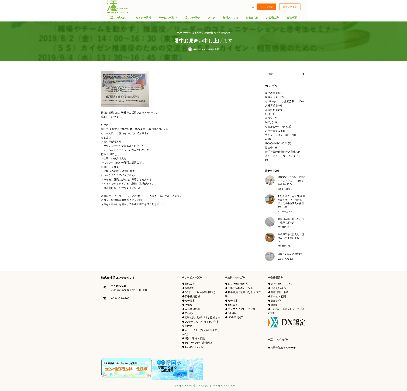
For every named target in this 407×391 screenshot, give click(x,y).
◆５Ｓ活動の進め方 (236, 283)
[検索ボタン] (303, 74)
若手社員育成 (272, 130)
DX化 (268, 122)
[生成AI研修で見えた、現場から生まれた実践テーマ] (270, 237)
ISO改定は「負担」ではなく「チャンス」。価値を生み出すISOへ (292, 181)
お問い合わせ (266, 6)
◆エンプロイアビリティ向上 (241, 309)
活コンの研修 (192, 17)
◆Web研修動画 (191, 309)
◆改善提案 (188, 300)
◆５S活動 (188, 288)
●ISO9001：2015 (192, 346)
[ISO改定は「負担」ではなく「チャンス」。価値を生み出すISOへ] (270, 180)
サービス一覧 (166, 17)
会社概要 (292, 17)
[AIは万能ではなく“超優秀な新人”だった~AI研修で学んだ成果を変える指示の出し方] (270, 199)
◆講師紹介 (274, 304)
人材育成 (270, 105)
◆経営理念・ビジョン (280, 283)
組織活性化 (225, 32)
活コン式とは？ (119, 17)
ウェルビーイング (275, 126)
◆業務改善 (188, 283)
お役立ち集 (252, 17)
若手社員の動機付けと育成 (280, 151)
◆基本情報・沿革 (278, 292)
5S (178, 32)
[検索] (253, 7)
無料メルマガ (230, 17)
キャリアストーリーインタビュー (284, 156)
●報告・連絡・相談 (193, 338)
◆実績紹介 (274, 300)
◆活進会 (187, 304)
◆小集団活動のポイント (239, 288)
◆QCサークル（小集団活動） (199, 292)
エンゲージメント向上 (277, 135)
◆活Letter (231, 313)
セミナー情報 (143, 17)
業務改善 (209, 32)
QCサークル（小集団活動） (192, 32)
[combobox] (282, 74)
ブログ (211, 17)
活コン (217, 32)
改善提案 (270, 109)
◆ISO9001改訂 (234, 317)
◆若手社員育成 (191, 296)
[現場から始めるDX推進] (270, 256)
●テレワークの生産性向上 (197, 342)
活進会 (269, 147)
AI (266, 139)
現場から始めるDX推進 (290, 254)
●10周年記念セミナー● (282, 347)
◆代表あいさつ (277, 288)
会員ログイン (290, 6)
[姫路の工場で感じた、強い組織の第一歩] (270, 222)
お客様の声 (272, 17)
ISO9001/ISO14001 (276, 143)
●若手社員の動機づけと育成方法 (201, 317)
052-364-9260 (120, 298)
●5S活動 (187, 313)
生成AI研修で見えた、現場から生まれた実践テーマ (291, 238)
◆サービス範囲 (277, 296)
